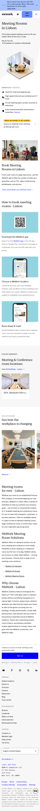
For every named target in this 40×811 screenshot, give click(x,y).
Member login (7, 736)
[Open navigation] (36, 14)
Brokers (5, 710)
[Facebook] (12, 670)
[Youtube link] (3, 670)
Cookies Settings (8, 785)
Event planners (7, 720)
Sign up (20, 656)
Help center (6, 739)
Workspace (5, 662)
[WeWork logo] (7, 14)
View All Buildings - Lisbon (12, 369)
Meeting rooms (16, 662)
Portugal (27, 662)
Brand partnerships (9, 723)
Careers (5, 690)
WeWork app (18, 241)
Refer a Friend (7, 717)
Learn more (11, 8)
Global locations (8, 681)
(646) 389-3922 (9, 765)
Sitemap (32, 785)
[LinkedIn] (36, 670)
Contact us (6, 733)
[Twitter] (28, 670)
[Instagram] (20, 670)
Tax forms (5, 743)
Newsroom (6, 694)
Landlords (5, 713)
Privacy (4, 782)
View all (17, 112)
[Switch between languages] (18, 14)
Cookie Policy (21, 782)
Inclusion (5, 687)
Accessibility (22, 785)
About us (5, 684)
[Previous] (3, 5)
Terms (11, 782)
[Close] (36, 5)
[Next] (5, 5)
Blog (3, 697)
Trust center (6, 700)
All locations (7, 759)
